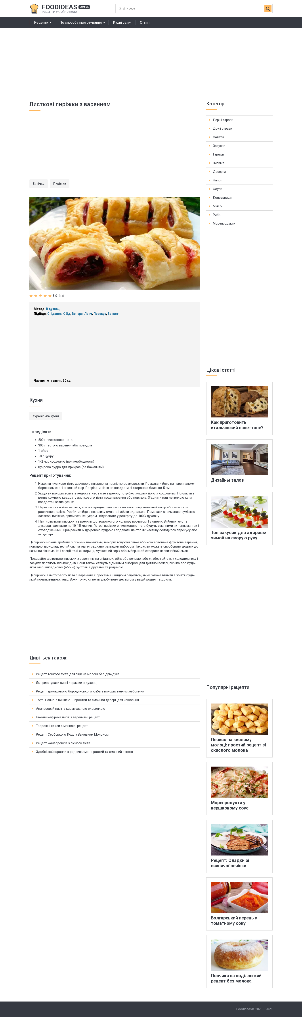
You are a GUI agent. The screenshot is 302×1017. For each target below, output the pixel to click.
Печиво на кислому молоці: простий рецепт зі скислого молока (238, 745)
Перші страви (223, 120)
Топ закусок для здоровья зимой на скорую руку (239, 535)
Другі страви (222, 129)
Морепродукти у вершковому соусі (230, 805)
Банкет (113, 313)
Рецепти (41, 22)
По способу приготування (80, 22)
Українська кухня (46, 416)
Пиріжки (59, 183)
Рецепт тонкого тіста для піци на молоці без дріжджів (77, 674)
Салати (218, 137)
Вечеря (77, 313)
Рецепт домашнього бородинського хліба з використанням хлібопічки (90, 691)
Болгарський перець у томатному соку (234, 920)
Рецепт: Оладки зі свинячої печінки (230, 863)
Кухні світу (122, 22)
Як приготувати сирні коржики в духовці (66, 683)
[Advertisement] (151, 61)
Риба (216, 215)
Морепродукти (224, 223)
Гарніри (218, 154)
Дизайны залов (227, 480)
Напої (217, 180)
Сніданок (54, 313)
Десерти (219, 172)
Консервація (222, 198)
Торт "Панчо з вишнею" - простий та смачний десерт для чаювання (87, 700)
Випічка (38, 183)
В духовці (53, 309)
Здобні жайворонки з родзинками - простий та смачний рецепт (84, 752)
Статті (144, 22)
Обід (66, 313)
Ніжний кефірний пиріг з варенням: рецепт (68, 717)
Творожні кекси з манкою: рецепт (62, 726)
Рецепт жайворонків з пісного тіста (63, 743)
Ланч (88, 313)
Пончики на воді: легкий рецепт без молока (236, 978)
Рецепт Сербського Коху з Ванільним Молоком (72, 734)
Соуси (217, 189)
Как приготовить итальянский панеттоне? (237, 425)
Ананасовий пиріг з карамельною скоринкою (70, 709)
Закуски (219, 146)
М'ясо (217, 206)
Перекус (100, 313)
